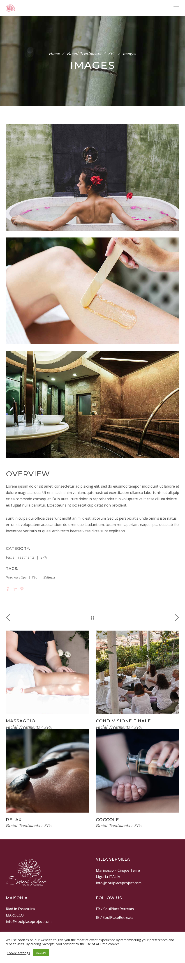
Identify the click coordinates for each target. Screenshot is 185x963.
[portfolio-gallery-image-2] (92, 290)
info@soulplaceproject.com (118, 882)
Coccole (107, 819)
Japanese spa (16, 577)
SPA (112, 53)
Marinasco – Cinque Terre (118, 870)
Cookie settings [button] (18, 953)
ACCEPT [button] (41, 953)
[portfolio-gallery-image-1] (92, 177)
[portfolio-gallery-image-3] (92, 404)
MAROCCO (15, 915)
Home (54, 53)
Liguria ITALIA (108, 876)
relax (14, 819)
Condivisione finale (123, 720)
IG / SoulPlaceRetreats (114, 917)
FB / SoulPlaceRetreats (115, 908)
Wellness (48, 577)
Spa (34, 577)
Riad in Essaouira (20, 908)
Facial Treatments (84, 53)
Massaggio (20, 720)
